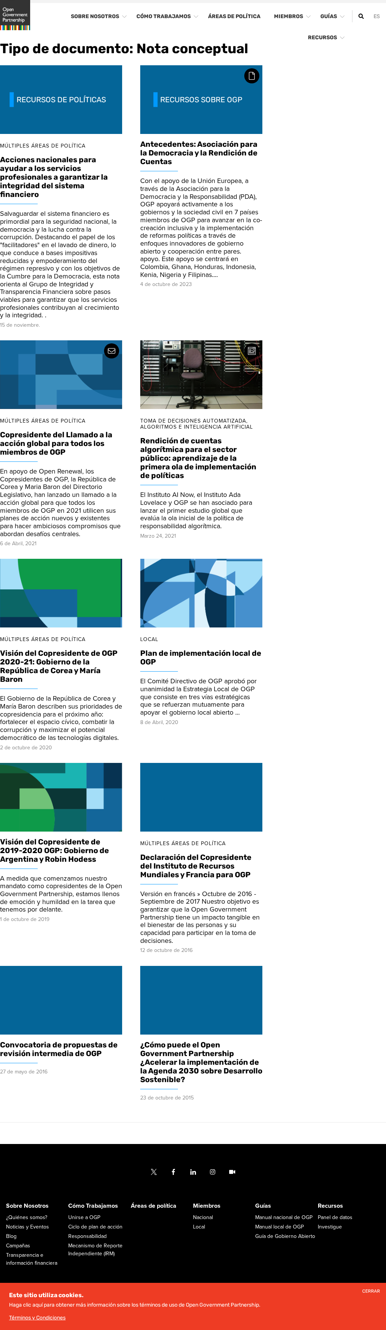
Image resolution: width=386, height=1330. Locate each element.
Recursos (330, 1206)
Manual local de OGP (279, 1227)
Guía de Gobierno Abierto (285, 1236)
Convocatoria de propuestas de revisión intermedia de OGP (59, 1049)
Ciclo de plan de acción (95, 1227)
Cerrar (371, 1291)
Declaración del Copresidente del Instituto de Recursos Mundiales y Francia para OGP (195, 866)
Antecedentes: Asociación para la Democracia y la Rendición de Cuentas (198, 153)
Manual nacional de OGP (283, 1217)
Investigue (330, 1227)
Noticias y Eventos (27, 1227)
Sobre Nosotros (27, 1206)
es (377, 16)
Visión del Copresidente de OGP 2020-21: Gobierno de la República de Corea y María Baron (59, 666)
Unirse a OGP (84, 1217)
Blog (11, 1236)
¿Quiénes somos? (26, 1217)
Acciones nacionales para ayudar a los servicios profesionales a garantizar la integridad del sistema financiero (54, 177)
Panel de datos (335, 1217)
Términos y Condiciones (37, 1318)
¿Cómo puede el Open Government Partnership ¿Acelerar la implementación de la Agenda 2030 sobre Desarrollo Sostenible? (201, 1062)
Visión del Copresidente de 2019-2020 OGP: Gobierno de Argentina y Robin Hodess (54, 850)
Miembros (207, 1206)
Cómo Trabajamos (93, 1206)
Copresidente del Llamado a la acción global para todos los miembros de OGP (56, 444)
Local (199, 1227)
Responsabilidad (87, 1236)
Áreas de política (153, 1206)
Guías (263, 1206)
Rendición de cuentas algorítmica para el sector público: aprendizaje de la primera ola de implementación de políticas (198, 458)
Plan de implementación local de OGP (200, 658)
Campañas (18, 1245)
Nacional (203, 1217)
